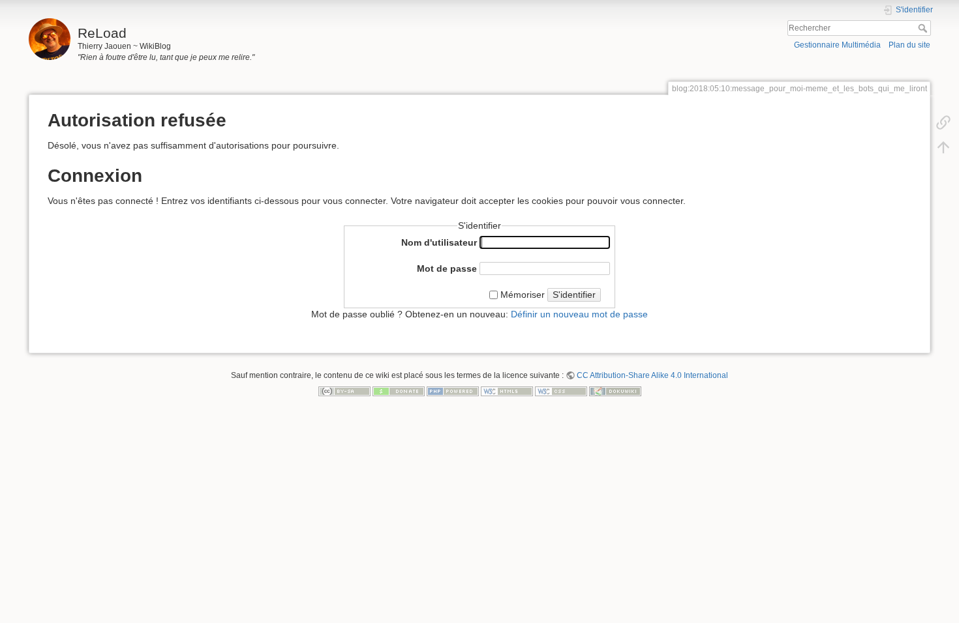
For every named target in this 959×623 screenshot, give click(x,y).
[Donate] (399, 390)
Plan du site (909, 45)
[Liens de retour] (943, 121)
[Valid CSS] (561, 390)
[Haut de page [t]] (943, 146)
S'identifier (574, 294)
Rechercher (924, 28)
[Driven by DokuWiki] (615, 390)
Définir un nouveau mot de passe (579, 314)
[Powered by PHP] (453, 390)
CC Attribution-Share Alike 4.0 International (652, 375)
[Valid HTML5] (507, 390)
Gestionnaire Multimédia (837, 45)
